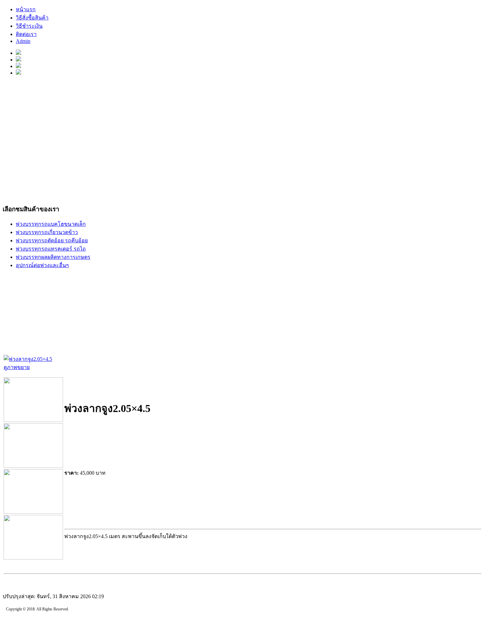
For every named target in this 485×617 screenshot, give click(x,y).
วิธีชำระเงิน (29, 26)
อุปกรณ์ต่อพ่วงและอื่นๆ (42, 265)
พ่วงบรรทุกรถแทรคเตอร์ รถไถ (51, 249)
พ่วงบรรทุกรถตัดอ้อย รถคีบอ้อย (52, 240)
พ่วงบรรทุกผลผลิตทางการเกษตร (53, 257)
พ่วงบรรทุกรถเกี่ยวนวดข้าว (47, 232)
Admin (23, 41)
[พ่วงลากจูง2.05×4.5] (33, 420)
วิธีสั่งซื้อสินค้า (32, 17)
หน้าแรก (26, 9)
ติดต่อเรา (26, 34)
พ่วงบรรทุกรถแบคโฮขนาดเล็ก (51, 224)
